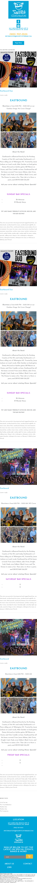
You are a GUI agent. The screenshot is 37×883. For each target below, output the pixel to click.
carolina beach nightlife (27, 224)
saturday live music (12, 604)
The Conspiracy (4, 811)
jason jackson (29, 227)
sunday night (15, 233)
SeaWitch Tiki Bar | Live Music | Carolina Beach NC (18, 10)
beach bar (31, 222)
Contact (27, 864)
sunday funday (7, 233)
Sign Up (29, 856)
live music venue (17, 229)
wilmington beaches (9, 237)
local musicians (31, 427)
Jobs (9, 867)
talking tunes (8, 235)
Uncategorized (18, 222)
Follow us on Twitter (18, 26)
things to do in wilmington (19, 235)
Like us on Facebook (18, 21)
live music (9, 229)
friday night (24, 779)
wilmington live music (21, 237)
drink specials (10, 600)
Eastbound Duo (6, 91)
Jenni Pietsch (8, 239)
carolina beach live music (13, 224)
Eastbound (4, 488)
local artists (25, 229)
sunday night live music (25, 233)
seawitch (30, 430)
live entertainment (30, 425)
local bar (31, 229)
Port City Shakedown (5, 804)
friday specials (7, 781)
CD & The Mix (3, 802)
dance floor (10, 227)
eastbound (17, 227)
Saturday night (22, 604)
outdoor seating (29, 231)
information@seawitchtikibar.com (18, 36)
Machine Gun (3, 806)
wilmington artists (27, 434)
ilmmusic (22, 227)
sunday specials (31, 432)
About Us (9, 864)
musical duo (9, 231)
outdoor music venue (18, 231)
